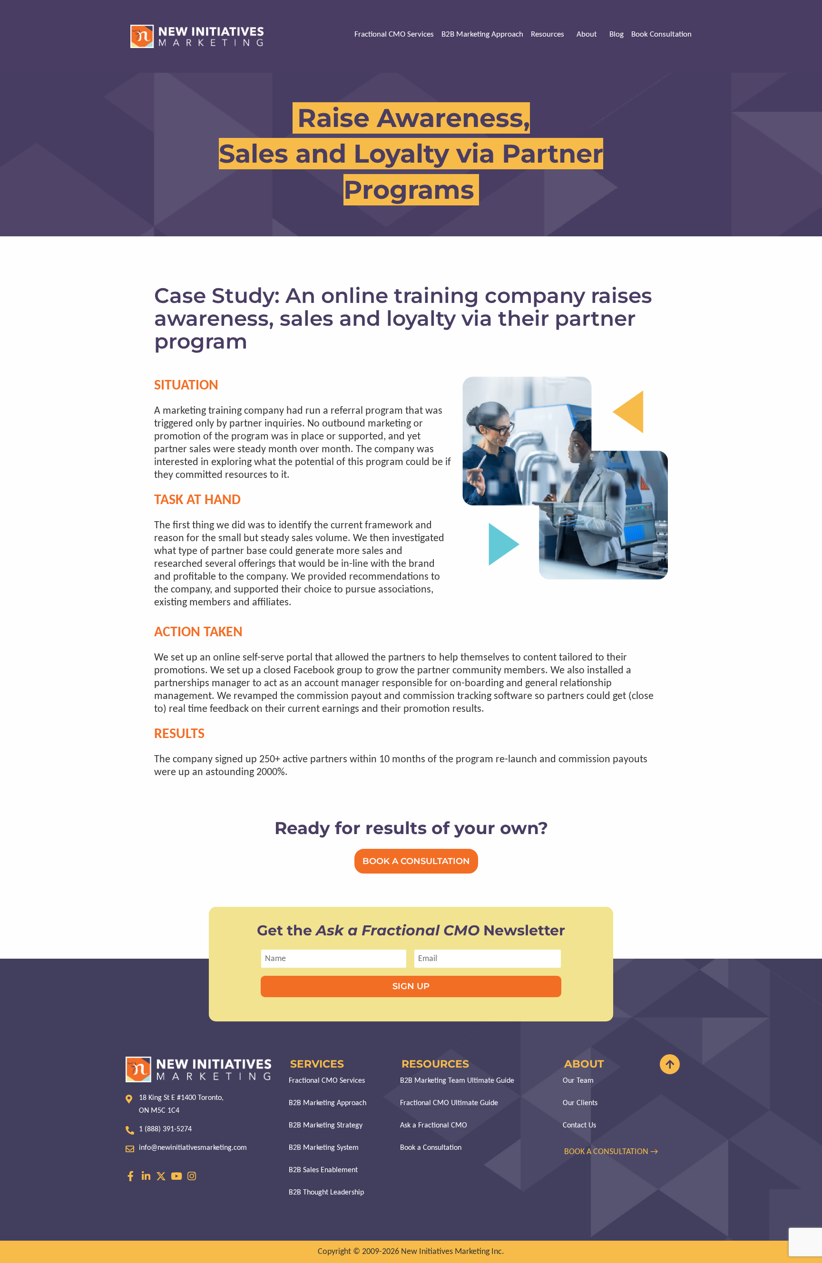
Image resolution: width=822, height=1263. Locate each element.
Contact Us (579, 1125)
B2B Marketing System (324, 1148)
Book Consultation (661, 34)
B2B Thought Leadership (326, 1192)
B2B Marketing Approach (482, 34)
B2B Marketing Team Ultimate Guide (457, 1081)
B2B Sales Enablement (323, 1170)
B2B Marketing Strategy (325, 1125)
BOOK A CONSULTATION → (612, 1151)
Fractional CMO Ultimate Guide (449, 1103)
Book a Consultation (430, 1148)
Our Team (578, 1081)
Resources (547, 34)
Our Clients (580, 1103)
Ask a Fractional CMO (433, 1125)
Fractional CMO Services (394, 34)
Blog (616, 34)
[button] (550, 34)
